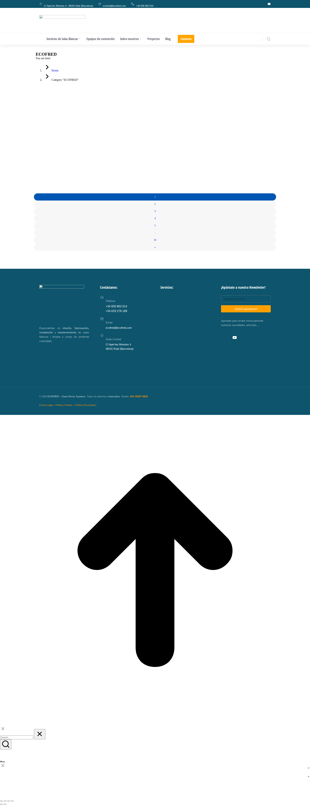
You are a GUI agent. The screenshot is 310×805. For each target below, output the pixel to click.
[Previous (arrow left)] (1, 804)
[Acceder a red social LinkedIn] (227, 337)
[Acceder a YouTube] (234, 337)
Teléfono (110, 301)
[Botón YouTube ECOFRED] (269, 4)
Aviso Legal (47, 405)
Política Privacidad (85, 405)
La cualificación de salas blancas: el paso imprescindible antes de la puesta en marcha (64, 163)
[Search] (5, 744)
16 (155, 240)
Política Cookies (63, 405)
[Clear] (39, 734)
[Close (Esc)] (1, 801)
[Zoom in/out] (12, 801)
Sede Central (113, 339)
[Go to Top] (155, 724)
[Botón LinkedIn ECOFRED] (262, 4)
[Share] (5, 801)
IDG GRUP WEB (139, 396)
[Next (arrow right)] (5, 804)
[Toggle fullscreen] (8, 801)
